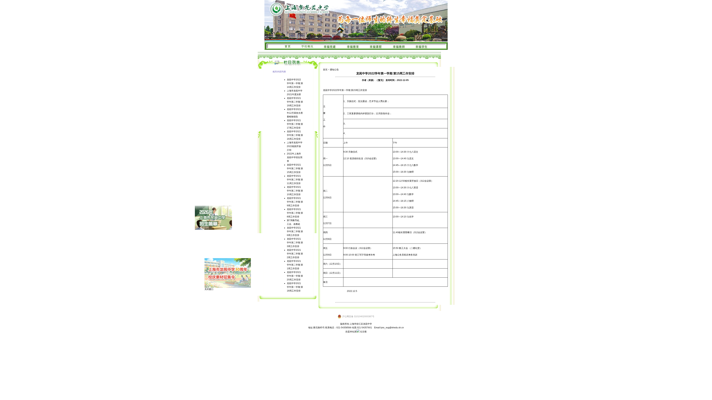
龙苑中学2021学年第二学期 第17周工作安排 (295, 124)
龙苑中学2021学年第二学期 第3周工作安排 (295, 243)
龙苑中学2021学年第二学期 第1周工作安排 (295, 265)
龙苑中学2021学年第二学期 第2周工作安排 (295, 254)
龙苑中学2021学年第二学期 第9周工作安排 (295, 202)
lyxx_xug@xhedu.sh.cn (392, 327)
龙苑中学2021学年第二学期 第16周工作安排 (295, 135)
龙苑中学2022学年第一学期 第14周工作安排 (295, 83)
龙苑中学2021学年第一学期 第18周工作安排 (295, 287)
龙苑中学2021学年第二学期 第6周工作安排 (295, 231)
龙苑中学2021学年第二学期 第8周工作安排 (295, 213)
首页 (325, 69)
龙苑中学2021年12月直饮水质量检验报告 (295, 113)
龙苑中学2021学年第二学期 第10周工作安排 (295, 191)
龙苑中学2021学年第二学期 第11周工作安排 (295, 180)
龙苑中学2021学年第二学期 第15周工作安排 (295, 169)
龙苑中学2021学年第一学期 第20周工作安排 (295, 276)
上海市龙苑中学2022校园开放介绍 (294, 146)
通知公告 (334, 69)
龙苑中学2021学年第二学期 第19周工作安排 (295, 102)
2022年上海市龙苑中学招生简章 (294, 157)
